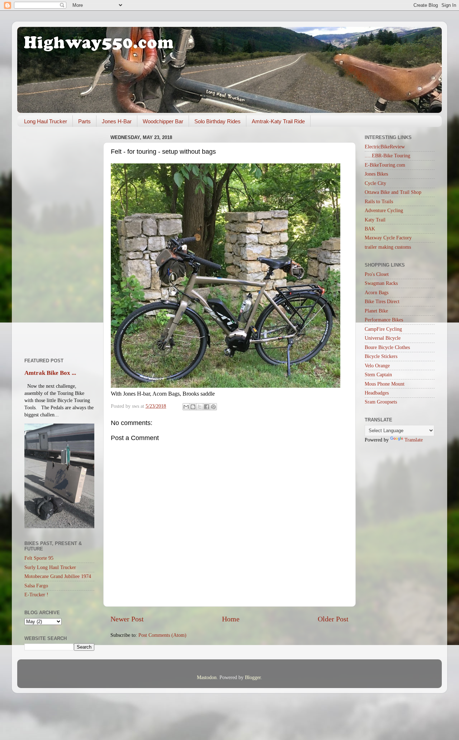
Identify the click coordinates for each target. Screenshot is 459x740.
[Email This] (186, 406)
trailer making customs (388, 247)
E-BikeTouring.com (385, 165)
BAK (370, 228)
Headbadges (377, 393)
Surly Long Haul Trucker (50, 567)
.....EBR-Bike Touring (387, 155)
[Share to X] (199, 406)
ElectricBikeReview (385, 146)
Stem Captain (378, 374)
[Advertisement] (59, 239)
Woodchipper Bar (163, 121)
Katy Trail (375, 220)
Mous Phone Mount (384, 384)
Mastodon (207, 677)
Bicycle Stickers (381, 356)
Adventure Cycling (384, 210)
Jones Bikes (376, 174)
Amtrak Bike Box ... (50, 372)
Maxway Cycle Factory (388, 237)
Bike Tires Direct (382, 301)
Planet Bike (376, 311)
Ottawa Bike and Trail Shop (393, 192)
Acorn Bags (376, 292)
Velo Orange (377, 365)
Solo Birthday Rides (217, 121)
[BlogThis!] (193, 406)
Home (231, 619)
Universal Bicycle (383, 338)
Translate (413, 440)
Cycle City (375, 183)
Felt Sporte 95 (38, 558)
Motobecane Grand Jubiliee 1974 (57, 576)
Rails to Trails (379, 201)
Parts (84, 121)
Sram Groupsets (381, 402)
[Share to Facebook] (206, 406)
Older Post (333, 619)
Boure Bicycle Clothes (387, 347)
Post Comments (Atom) (162, 635)
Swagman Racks (381, 283)
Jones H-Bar (117, 121)
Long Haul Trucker (45, 121)
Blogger (253, 677)
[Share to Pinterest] (213, 406)
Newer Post (127, 619)
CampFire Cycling (383, 329)
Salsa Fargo (36, 585)
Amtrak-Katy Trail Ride (278, 121)
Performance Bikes (384, 320)
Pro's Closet (377, 274)
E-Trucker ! (36, 594)
